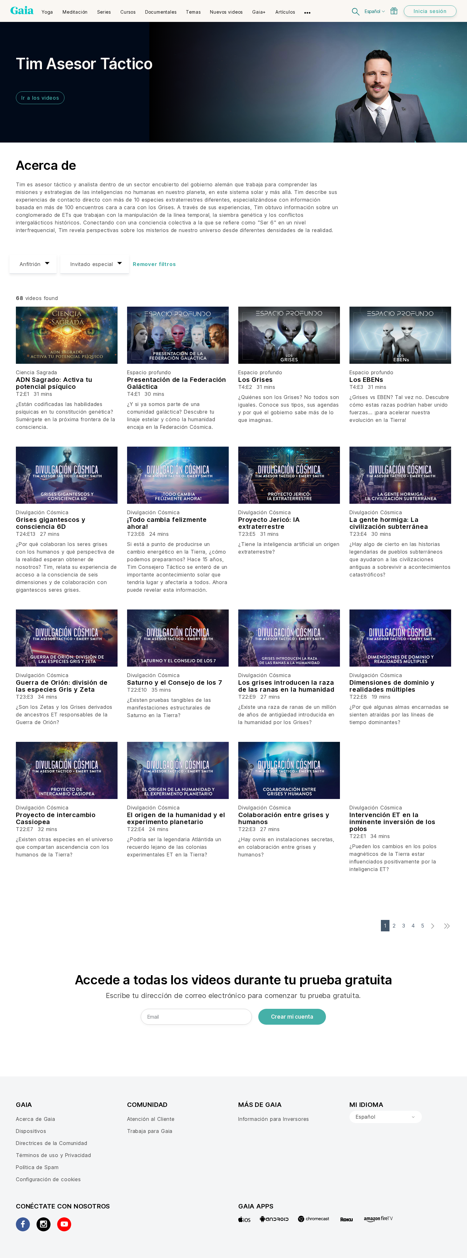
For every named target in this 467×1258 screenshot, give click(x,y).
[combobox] (385, 1117)
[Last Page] (449, 926)
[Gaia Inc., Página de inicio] (22, 10)
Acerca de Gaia (35, 1119)
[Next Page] (434, 926)
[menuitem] (47, 10)
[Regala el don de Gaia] (393, 10)
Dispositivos (31, 1131)
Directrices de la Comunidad (51, 1143)
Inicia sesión (430, 11)
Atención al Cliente (151, 1119)
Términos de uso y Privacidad (53, 1155)
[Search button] (356, 11)
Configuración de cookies (48, 1179)
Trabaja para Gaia (150, 1131)
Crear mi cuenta (292, 1017)
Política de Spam (37, 1167)
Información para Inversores (273, 1119)
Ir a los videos (40, 98)
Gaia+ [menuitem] (259, 12)
